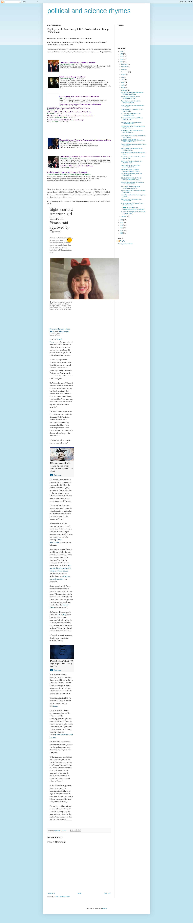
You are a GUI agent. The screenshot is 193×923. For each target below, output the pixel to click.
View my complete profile (125, 244)
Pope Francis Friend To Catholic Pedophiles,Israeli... (131, 101)
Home (79, 893)
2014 (121, 225)
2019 (121, 56)
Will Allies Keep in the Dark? (72, 77)
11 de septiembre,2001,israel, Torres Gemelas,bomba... (132, 204)
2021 (121, 51)
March (123, 87)
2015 (121, 222)
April (122, 85)
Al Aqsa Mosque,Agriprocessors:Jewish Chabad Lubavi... (133, 212)
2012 (121, 230)
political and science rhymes (89, 11)
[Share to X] (75, 830)
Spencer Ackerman (57, 328)
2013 (121, 228)
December (124, 64)
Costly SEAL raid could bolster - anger (79, 96)
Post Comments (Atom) (63, 896)
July (122, 77)
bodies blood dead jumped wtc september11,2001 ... (130, 166)
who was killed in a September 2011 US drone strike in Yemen (61, 568)
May (122, 82)
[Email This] (71, 830)
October (123, 69)
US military (62, 614)
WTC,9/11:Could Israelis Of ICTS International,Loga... (131, 114)
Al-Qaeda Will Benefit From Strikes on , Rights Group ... (69, 112)
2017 (121, 62)
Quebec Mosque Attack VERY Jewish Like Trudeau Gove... (132, 183)
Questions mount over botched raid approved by (80, 104)
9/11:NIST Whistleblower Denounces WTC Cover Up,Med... (132, 93)
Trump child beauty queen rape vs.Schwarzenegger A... (130, 187)
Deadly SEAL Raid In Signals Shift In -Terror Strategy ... (68, 108)
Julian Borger (63, 331)
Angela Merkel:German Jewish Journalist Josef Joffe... (130, 97)
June (123, 80)
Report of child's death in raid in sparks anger (65, 120)
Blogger (104, 908)
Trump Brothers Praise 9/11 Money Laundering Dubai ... (131, 123)
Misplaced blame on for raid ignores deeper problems (85, 140)
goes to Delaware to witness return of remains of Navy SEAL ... (85, 156)
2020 (121, 54)
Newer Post (51, 893)
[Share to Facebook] (77, 830)
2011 (121, 233)
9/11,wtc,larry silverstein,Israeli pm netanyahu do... (131, 174)
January (124, 217)
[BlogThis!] (73, 830)
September (124, 72)
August (123, 74)
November (124, 67)
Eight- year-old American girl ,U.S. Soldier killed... (131, 200)
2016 (121, 220)
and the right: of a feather (77, 62)
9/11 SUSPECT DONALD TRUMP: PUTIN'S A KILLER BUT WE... (131, 178)
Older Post (107, 893)
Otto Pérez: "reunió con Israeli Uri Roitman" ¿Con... (131, 162)
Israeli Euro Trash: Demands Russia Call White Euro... (132, 131)
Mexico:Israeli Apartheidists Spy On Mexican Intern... (131, 149)
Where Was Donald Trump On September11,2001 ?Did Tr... (130, 170)
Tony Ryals (123, 241)
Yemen (55, 706)
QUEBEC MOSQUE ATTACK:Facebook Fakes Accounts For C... (133, 140)
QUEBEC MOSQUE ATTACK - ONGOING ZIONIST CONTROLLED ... (133, 208)
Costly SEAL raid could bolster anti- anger (76, 166)
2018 (121, 59)
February (124, 90)
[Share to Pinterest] (80, 830)
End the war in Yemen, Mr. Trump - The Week (67, 172)
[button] (90, 174)
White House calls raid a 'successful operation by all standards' (70, 116)
